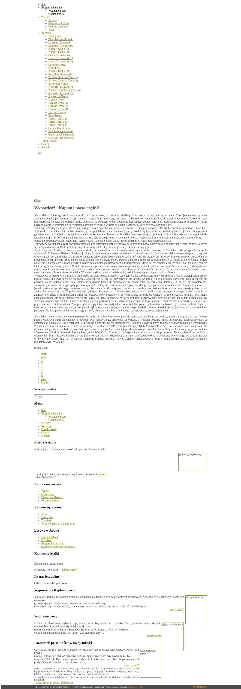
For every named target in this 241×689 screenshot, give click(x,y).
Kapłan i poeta (56, 419)
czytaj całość (177, 609)
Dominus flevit (49, 537)
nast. (43, 379)
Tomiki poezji (49, 429)
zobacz (103, 474)
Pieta (44, 514)
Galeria (45, 432)
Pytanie (45, 490)
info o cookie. (137, 687)
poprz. (44, 357)
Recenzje (46, 426)
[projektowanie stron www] (66, 682)
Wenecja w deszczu (52, 497)
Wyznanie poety (57, 416)
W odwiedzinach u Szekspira (57, 523)
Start (43, 410)
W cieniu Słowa (50, 500)
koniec (45, 382)
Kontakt (45, 435)
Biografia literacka (51, 413)
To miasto (46, 520)
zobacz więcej (69, 569)
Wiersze (45, 422)
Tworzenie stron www (46, 682)
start (43, 353)
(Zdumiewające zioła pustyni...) (58, 546)
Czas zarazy (48, 494)
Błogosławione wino (52, 543)
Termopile (47, 517)
